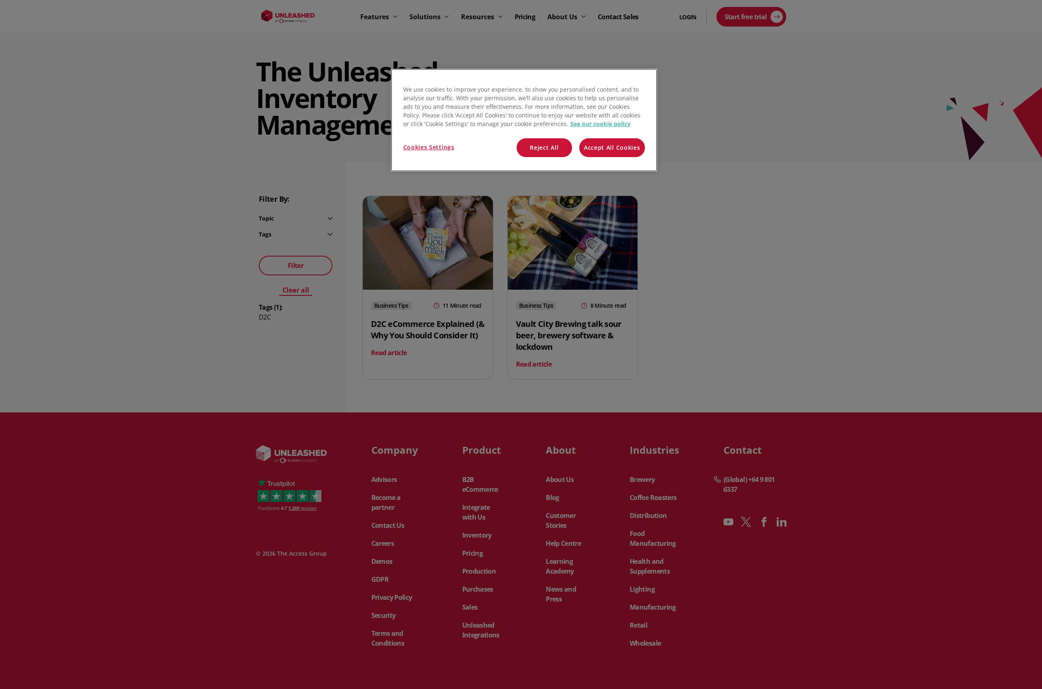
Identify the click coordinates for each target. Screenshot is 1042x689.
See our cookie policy (600, 124)
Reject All (544, 147)
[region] (524, 120)
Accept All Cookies (612, 147)
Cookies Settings (428, 147)
